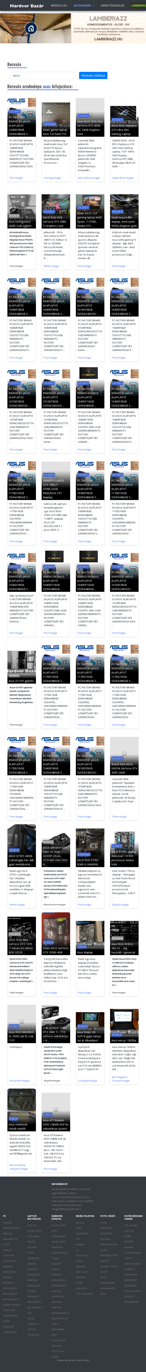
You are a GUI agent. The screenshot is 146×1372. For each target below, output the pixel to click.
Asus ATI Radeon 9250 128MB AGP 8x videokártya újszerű (55, 1124)
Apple (79, 1228)
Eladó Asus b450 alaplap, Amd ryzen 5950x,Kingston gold (123, 222)
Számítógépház (12, 1304)
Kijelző (31, 1241)
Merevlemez (10, 1271)
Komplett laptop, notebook (33, 1329)
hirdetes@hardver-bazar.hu (69, 1197)
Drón (103, 1293)
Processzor (10, 1288)
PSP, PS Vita (58, 1351)
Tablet (55, 1323)
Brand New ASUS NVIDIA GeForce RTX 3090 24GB (124, 768)
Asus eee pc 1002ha (123, 1040)
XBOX (54, 1334)
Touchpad (33, 1236)
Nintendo (57, 1345)
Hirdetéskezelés (113, 5)
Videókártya (10, 1315)
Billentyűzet (34, 1230)
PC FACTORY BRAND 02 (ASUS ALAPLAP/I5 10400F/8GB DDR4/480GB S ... (19, 125)
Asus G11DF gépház (21, 681)
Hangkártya (10, 1239)
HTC (78, 1239)
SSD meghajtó (11, 1299)
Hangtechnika (132, 1263)
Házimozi (129, 1269)
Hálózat (8, 1233)
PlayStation (59, 1340)
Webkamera (58, 1329)
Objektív (105, 1260)
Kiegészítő (33, 1258)
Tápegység (9, 1310)
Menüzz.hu (59, 5)
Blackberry (82, 1233)
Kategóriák (83, 5)
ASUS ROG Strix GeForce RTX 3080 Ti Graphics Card (54, 222)
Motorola (82, 1255)
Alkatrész (81, 1288)
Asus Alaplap (85, 952)
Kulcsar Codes (80, 1360)
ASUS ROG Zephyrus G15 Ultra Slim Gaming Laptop (124, 130)
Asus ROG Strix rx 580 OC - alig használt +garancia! (123, 948)
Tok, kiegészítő (84, 1293)
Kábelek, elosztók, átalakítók (9, 1255)
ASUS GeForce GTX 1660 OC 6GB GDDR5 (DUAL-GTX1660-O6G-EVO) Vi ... (55, 856)
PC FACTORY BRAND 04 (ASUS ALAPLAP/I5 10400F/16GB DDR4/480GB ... (88, 397)
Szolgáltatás (132, 1291)
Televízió (129, 1296)
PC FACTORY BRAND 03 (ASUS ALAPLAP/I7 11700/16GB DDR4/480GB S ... (19, 489)
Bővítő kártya (11, 1228)
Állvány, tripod (109, 1266)
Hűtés (6, 1244)
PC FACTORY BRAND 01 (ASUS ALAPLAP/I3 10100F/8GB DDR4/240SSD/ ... (88, 305)
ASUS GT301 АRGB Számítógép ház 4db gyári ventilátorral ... (21, 860)
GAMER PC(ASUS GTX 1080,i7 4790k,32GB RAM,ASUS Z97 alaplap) (53, 489)
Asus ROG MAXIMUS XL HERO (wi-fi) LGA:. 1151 (21, 1036)
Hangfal (129, 1247)
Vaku (103, 1277)
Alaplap (7, 1222)
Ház (29, 1313)
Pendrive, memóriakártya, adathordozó (61, 1313)
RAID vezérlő (10, 1293)
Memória (8, 1266)
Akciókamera (107, 1288)
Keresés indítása (93, 75)
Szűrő (103, 1271)
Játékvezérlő (59, 1285)
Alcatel (80, 1222)
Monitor (57, 1291)
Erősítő (128, 1241)
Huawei (80, 1244)
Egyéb (6, 1321)
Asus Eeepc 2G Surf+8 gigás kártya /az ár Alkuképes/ (89, 1036)
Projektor (130, 1285)
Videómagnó (131, 1302)
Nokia (79, 1260)
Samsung (81, 1266)
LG (77, 1250)
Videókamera (107, 1282)
